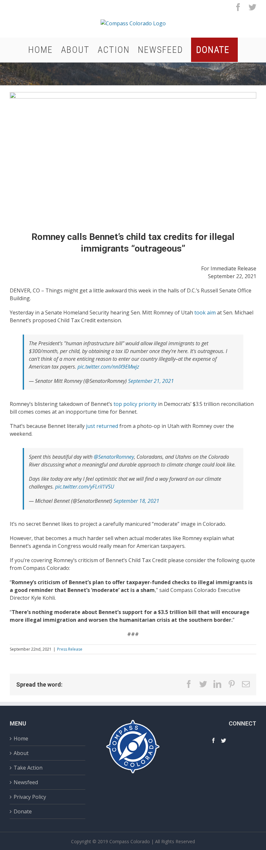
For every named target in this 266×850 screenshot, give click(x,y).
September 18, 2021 (136, 500)
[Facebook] (213, 740)
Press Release (69, 649)
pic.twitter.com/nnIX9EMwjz (108, 366)
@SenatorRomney (114, 456)
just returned (102, 426)
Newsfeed (26, 782)
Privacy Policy (30, 796)
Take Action (28, 767)
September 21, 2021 (151, 380)
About (21, 753)
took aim (205, 312)
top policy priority (135, 403)
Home (21, 739)
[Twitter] (223, 740)
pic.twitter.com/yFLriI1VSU (84, 486)
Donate (23, 811)
